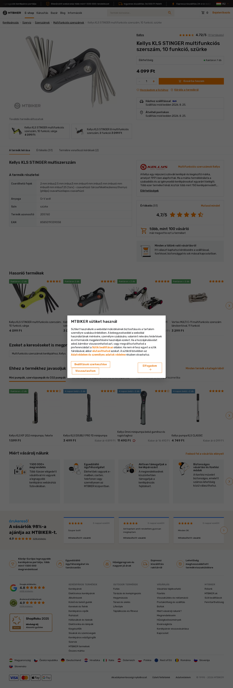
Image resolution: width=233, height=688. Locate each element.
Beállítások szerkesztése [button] (90, 364)
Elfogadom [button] (150, 368)
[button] (101, 351)
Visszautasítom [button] (85, 371)
